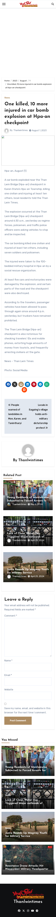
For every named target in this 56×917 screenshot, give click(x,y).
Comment (10, 615)
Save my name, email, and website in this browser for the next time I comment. (27, 710)
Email (8, 675)
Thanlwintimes (20, 130)
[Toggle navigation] (3, 4)
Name (8, 660)
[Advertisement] (28, 43)
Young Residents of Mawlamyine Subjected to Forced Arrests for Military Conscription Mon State (28, 500)
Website (8, 689)
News (7, 98)
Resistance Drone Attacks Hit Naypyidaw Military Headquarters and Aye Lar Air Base (27, 869)
